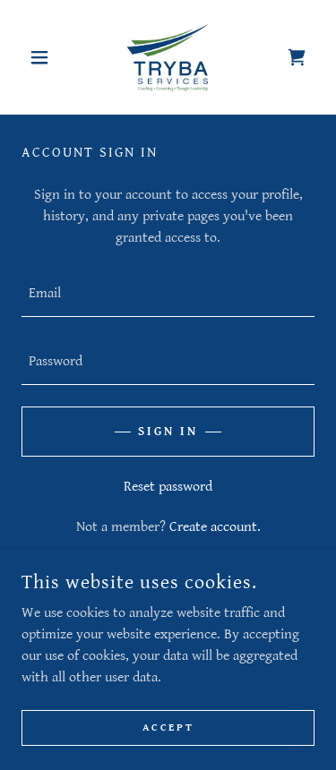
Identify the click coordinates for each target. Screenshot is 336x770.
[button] (43, 57)
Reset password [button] (168, 486)
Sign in (168, 431)
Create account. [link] (215, 526)
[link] (168, 57)
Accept (168, 727)
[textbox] (168, 293)
